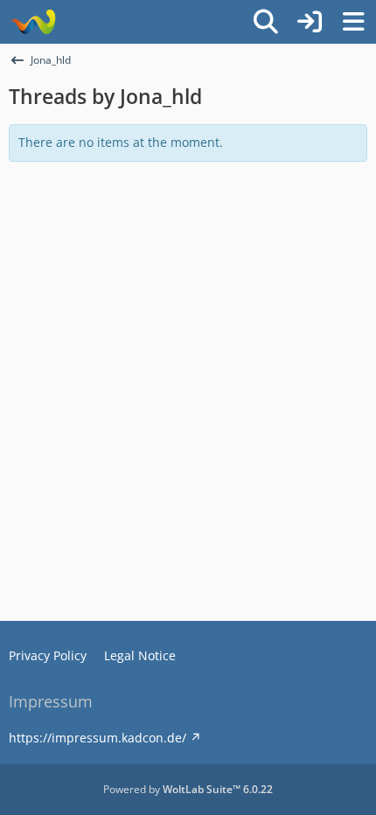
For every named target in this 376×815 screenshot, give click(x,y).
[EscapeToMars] (32, 21)
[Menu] (353, 21)
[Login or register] (309, 22)
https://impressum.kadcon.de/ (97, 737)
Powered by (188, 789)
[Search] (265, 21)
